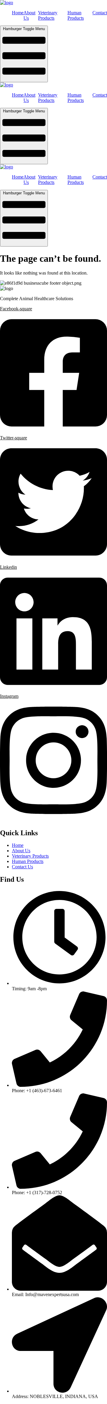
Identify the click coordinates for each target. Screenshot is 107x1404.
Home (17, 12)
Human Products (75, 15)
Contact (99, 12)
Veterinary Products (47, 15)
